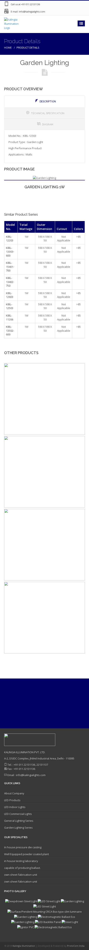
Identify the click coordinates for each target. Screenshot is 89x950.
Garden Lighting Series (18, 827)
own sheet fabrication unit (20, 875)
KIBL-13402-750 (10, 281)
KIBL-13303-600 (10, 251)
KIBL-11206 (9, 317)
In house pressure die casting (22, 847)
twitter (72, 11)
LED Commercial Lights (18, 814)
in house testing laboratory (21, 861)
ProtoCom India (75, 945)
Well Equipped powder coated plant (26, 854)
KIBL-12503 (9, 306)
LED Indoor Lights (14, 807)
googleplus (56, 11)
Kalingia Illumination (24, 945)
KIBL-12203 (9, 238)
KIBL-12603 (9, 295)
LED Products (12, 800)
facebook (64, 11)
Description (48, 101)
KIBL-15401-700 (10, 266)
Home (8, 47)
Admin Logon (81, 11)
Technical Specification (47, 113)
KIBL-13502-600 (10, 330)
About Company (14, 793)
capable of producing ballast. (22, 868)
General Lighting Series (18, 821)
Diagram (47, 124)
